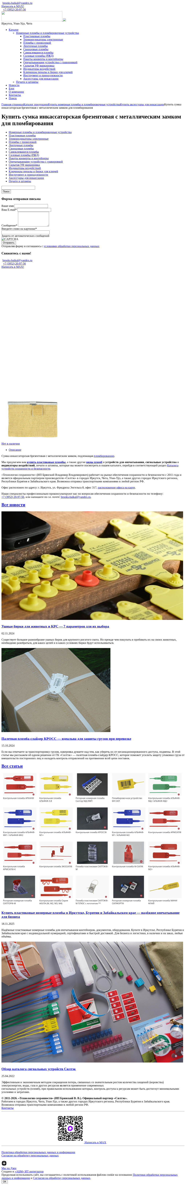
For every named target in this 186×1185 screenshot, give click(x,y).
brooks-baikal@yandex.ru (17, 3)
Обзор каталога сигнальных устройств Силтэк (38, 1069)
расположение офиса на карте (116, 487)
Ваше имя (7, 205)
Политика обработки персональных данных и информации (38, 1152)
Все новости (13, 504)
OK (4, 1181)
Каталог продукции (35, 104)
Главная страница (12, 104)
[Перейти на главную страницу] (32, 20)
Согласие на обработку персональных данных (30, 1155)
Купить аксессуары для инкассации (142, 104)
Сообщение (9, 225)
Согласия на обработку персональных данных (61, 1178)
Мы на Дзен (8, 1168)
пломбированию (104, 455)
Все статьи (12, 766)
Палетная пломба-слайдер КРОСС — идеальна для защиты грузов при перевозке (66, 739)
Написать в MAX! (12, 6)
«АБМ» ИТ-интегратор (29, 1171)
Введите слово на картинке (19, 228)
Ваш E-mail (9, 209)
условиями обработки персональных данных (71, 246)
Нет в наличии (10, 443)
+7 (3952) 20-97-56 (14, 9)
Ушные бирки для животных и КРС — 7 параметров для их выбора (55, 626)
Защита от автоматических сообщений (25, 235)
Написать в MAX (95, 1142)
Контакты (7, 1108)
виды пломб (94, 462)
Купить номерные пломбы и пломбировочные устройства (84, 104)
